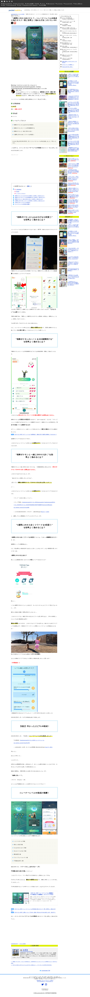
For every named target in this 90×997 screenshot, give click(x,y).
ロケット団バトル (78, 3)
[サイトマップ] (2, 1)
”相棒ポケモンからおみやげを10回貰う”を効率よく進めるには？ (30, 195)
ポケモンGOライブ (49, 981)
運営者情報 (39, 980)
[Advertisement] (34, 71)
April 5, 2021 (48, 747)
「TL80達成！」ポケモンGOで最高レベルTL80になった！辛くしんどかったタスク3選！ (73, 221)
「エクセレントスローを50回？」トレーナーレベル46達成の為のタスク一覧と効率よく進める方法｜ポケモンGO (73, 143)
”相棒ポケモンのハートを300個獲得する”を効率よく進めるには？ (30, 197)
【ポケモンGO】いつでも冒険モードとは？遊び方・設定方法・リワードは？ (73, 206)
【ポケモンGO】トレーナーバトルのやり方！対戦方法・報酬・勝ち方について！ (73, 196)
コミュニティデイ (68, 3)
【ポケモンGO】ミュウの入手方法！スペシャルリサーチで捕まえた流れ (73, 211)
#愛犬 (33, 504)
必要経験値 (18, 189)
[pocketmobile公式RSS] (7, 1)
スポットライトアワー (19, 3)
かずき (25, 950)
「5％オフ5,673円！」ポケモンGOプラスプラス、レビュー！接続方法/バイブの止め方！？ (73, 250)
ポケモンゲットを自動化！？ (68, 64)
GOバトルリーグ (50, 3)
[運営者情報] (4, 1)
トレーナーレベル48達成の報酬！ (22, 204)
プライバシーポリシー (45, 980)
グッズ (20, 5)
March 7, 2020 (45, 511)
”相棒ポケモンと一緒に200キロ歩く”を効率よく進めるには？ (29, 199)
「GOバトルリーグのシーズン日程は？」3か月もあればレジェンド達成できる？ (73, 263)
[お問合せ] (11, 1)
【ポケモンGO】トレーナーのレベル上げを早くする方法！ (73, 159)
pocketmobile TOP (45, 970)
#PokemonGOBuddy (46, 504)
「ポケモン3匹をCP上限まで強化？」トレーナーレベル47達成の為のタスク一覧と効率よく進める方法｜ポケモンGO (73, 136)
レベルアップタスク (20, 193)
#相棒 (39, 504)
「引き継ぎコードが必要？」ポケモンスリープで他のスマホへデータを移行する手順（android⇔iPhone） (73, 83)
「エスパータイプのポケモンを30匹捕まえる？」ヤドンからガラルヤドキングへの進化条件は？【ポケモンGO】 (69, 98)
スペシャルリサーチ (12, 5)
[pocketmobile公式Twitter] (42, 984)
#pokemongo (26, 502)
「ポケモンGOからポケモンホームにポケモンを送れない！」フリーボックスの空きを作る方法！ (73, 129)
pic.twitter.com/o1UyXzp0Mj (21, 507)
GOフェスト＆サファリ (7, 3)
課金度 (17, 191)
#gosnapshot (40, 502)
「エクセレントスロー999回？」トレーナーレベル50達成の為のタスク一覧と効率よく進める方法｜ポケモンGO (73, 104)
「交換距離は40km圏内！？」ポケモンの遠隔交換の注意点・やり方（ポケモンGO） (73, 171)
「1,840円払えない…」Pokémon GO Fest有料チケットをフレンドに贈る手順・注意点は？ (73, 283)
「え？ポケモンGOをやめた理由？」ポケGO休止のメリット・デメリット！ (73, 257)
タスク (4, 5)
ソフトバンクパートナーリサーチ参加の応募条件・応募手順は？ (73, 269)
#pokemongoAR (48, 502)
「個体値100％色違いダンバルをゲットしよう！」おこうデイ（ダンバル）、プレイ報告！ (73, 116)
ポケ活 (37, 3)
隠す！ (29, 186)
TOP (14, 943)
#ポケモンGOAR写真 (26, 504)
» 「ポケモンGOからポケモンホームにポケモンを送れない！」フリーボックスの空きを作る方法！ (31, 965)
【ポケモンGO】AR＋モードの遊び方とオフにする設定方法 (73, 184)
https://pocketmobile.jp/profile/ (26, 951)
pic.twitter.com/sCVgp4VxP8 (22, 742)
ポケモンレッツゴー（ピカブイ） (31, 5)
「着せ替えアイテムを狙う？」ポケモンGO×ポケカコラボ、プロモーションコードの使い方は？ (73, 277)
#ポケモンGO (33, 502)
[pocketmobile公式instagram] (46, 984)
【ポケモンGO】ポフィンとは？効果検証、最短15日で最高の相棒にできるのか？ (35, 434)
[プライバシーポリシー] (9, 1)
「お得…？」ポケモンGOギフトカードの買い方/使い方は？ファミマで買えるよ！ (73, 76)
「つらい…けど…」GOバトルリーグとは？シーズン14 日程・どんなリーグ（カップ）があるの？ (73, 178)
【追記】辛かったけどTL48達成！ (23, 202)
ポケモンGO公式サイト (41, 981)
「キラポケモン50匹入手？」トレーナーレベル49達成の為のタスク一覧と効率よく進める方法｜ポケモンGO (73, 110)
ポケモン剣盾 (43, 5)
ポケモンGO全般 (29, 3)
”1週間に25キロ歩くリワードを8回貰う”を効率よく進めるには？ (30, 200)
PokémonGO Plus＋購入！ (67, 66)
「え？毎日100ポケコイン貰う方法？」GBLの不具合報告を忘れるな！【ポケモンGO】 (73, 91)
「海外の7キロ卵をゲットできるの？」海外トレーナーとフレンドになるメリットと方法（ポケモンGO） (73, 190)
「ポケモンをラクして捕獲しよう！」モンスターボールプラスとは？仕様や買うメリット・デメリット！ (73, 165)
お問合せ (51, 980)
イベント (43, 3)
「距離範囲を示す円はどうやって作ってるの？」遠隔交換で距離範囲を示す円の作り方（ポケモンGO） (73, 149)
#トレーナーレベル (39, 740)
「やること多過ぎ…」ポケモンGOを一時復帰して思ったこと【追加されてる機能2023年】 (73, 241)
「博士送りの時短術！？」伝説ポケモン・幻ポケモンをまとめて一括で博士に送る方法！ (73, 123)
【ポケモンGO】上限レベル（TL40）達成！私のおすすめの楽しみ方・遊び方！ (35, 912)
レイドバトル (59, 3)
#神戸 (36, 504)
